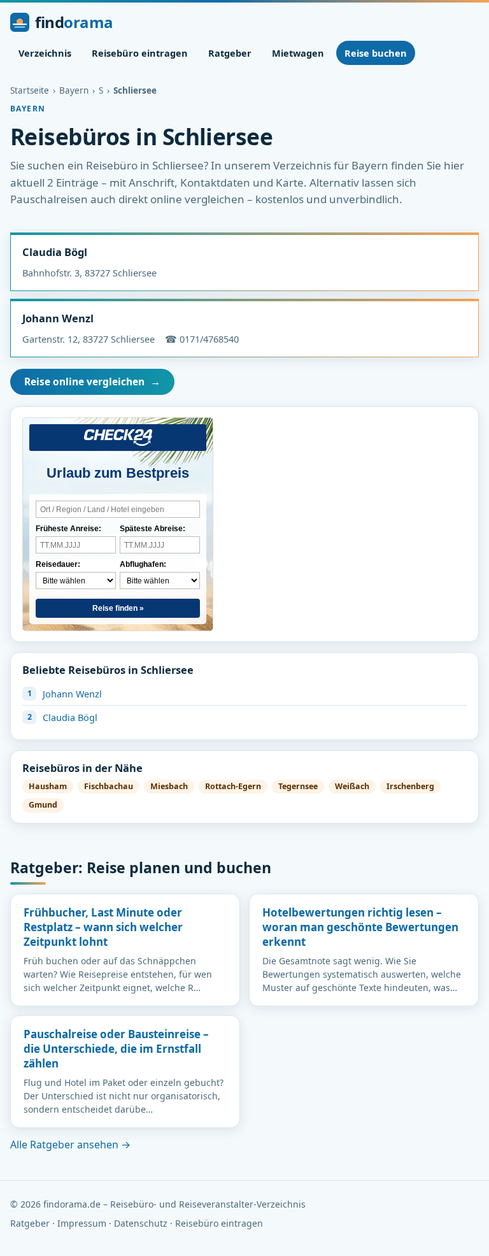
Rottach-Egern (233, 786)
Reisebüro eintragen (140, 52)
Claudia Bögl (54, 252)
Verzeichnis (44, 52)
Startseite (29, 90)
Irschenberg (410, 786)
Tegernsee (298, 786)
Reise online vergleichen (92, 382)
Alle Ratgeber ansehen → (70, 1145)
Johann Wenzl (58, 318)
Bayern (74, 90)
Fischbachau (108, 786)
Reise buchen (375, 52)
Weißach (352, 786)
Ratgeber (230, 52)
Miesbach (169, 786)
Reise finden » (118, 608)
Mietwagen (298, 52)
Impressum (81, 1223)
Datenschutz (140, 1223)
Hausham (48, 786)
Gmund (43, 804)
